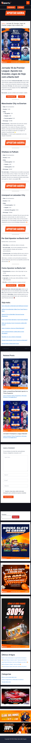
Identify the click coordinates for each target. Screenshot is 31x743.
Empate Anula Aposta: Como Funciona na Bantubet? (14, 340)
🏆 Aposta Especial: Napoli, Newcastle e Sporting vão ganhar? (14, 666)
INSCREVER (11, 7)
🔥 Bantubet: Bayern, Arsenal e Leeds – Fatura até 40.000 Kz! (14, 660)
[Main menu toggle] (28, 2)
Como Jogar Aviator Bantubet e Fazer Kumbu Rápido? (15, 319)
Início (3, 23)
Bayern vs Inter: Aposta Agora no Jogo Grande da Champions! (14, 657)
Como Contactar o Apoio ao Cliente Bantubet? (13, 328)
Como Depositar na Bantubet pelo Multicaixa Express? (15, 305)
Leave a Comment (7, 395)
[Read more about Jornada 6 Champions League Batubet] (15, 416)
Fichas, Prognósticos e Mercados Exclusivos (13, 679)
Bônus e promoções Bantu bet (9, 677)
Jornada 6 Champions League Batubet (15, 433)
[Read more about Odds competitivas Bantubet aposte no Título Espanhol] (15, 373)
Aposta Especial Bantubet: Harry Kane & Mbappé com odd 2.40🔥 (15, 662)
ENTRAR (21, 7)
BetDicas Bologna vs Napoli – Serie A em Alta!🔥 (11, 664)
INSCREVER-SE (11, 285)
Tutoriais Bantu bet (6, 682)
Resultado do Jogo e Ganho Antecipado (11, 336)
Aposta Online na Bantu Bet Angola (10, 343)
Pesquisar (4, 514)
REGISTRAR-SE (11, 96)
